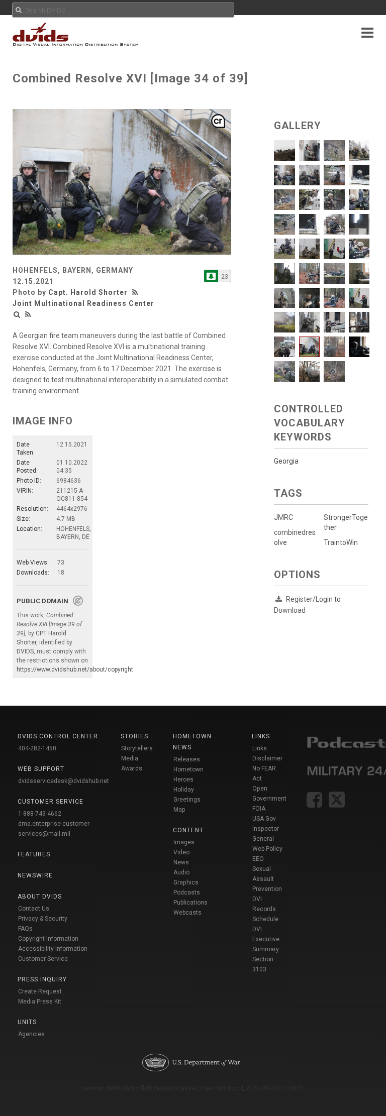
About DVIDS (40, 896)
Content (188, 830)
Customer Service (43, 958)
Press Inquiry (42, 979)
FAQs (25, 928)
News (181, 862)
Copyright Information (48, 938)
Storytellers (137, 748)
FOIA (258, 808)
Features (34, 854)
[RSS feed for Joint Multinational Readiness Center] (28, 314)
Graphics (186, 882)
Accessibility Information (52, 948)
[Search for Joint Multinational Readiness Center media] (17, 314)
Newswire (35, 875)
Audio (181, 872)
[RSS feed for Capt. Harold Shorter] (136, 292)
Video (181, 852)
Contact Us (33, 908)
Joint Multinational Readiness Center (83, 303)
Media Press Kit (39, 1001)
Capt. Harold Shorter (88, 292)
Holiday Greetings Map (187, 799)
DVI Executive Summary (265, 939)
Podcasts (186, 892)
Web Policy (267, 848)
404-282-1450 (37, 748)
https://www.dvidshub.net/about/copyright (75, 669)
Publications (190, 902)
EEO (258, 858)
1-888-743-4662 (39, 813)
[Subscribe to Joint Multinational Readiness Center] (211, 276)
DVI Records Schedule (265, 909)
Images (184, 842)
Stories (134, 736)
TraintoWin (341, 542)
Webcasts (187, 912)
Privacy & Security (42, 918)
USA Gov (264, 818)
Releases (186, 759)
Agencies (31, 1034)
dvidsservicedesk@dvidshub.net (63, 781)
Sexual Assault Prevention (267, 878)
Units (27, 1022)
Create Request (40, 991)
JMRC (283, 517)
